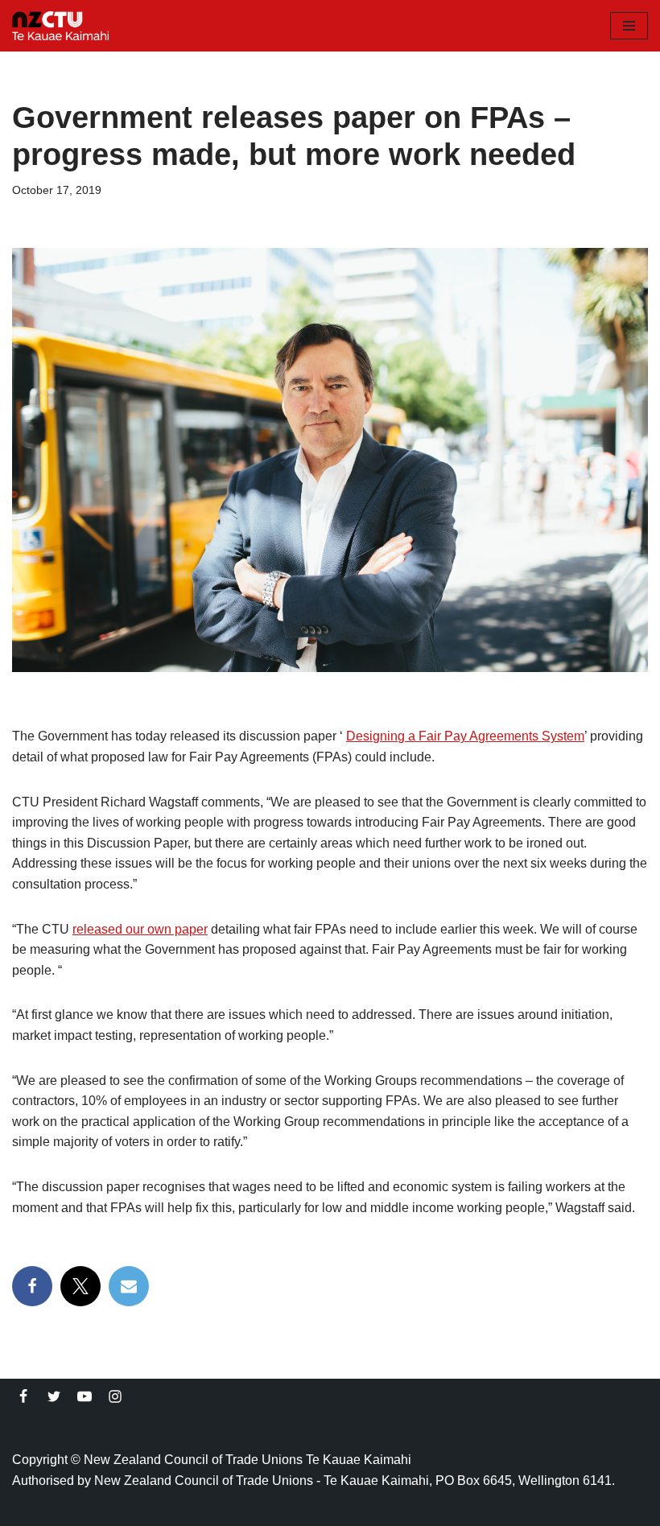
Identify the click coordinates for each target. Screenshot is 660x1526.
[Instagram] (115, 1396)
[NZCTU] (60, 25)
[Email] (129, 1286)
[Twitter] (54, 1396)
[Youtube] (84, 1396)
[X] (80, 1286)
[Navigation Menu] (629, 25)
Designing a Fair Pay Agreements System (465, 736)
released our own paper (140, 929)
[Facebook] (32, 1286)
